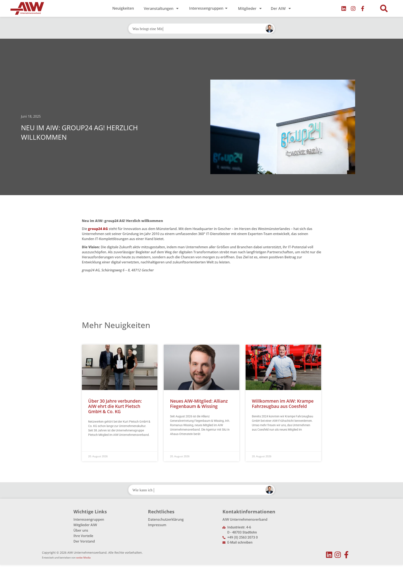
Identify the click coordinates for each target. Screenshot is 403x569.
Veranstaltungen (158, 8)
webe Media (83, 557)
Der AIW (278, 8)
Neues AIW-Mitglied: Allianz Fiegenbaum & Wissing (199, 403)
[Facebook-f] (362, 8)
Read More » (96, 445)
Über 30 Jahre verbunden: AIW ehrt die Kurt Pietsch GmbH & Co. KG (115, 406)
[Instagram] (353, 8)
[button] (384, 8)
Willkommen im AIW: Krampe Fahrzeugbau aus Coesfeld (283, 403)
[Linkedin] (343, 8)
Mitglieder (247, 8)
